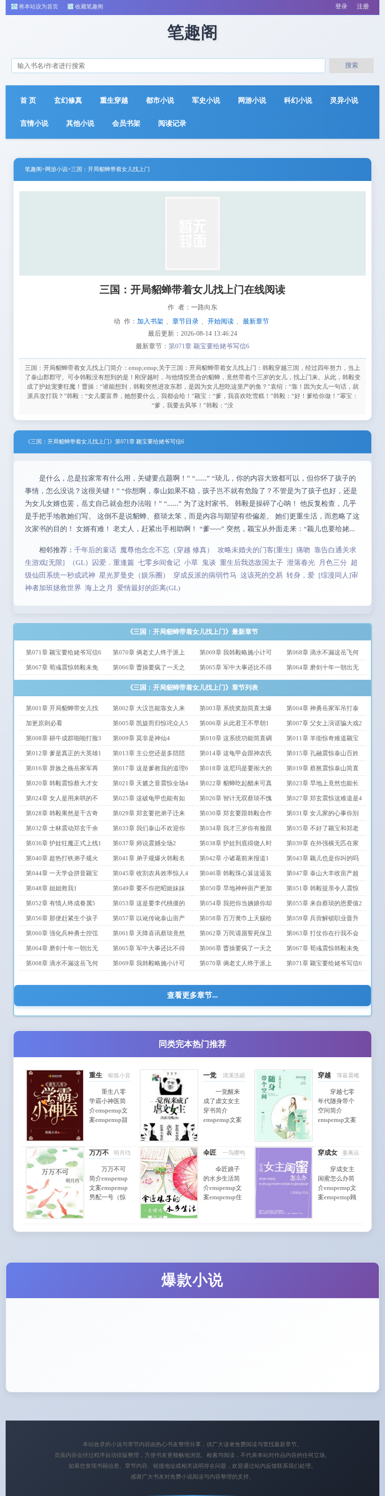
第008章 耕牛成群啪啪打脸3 (63, 738)
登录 (341, 6)
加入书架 (150, 321)
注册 (363, 6)
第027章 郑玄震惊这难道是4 (324, 798)
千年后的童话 (95, 550)
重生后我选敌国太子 (251, 562)
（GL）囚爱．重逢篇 (101, 562)
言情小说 (34, 123)
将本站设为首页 (38, 6)
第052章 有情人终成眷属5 (60, 903)
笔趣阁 (33, 169)
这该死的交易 (261, 575)
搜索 (351, 65)
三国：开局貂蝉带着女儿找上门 (110, 169)
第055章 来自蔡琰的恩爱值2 (324, 903)
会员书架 (126, 123)
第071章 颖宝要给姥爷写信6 (209, 346)
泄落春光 (301, 562)
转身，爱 (300, 575)
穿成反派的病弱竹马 (205, 575)
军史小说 (206, 100)
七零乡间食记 (159, 562)
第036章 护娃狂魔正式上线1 (63, 843)
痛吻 (303, 550)
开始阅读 (221, 321)
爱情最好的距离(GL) (148, 588)
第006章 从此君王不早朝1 (234, 723)
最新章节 (256, 321)
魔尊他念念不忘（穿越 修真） (167, 550)
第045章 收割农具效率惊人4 (150, 873)
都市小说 (160, 100)
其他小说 (80, 123)
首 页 (28, 100)
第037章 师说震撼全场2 (144, 843)
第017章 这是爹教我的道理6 (150, 768)
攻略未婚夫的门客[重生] (255, 550)
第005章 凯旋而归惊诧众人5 (150, 723)
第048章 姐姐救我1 (51, 888)
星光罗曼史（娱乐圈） (134, 575)
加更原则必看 (44, 723)
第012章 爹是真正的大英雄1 (63, 753)
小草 (191, 562)
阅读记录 (172, 123)
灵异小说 (344, 100)
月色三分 (333, 562)
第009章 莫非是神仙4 (141, 738)
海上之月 (99, 588)
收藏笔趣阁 (89, 6)
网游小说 (252, 100)
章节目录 (185, 321)
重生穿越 (114, 100)
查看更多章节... (192, 995)
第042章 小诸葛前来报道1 (234, 858)
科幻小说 (298, 100)
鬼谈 (209, 562)
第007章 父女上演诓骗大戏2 (324, 723)
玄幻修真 (68, 100)
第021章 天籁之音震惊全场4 (150, 783)
